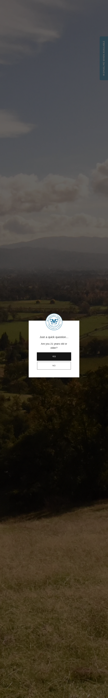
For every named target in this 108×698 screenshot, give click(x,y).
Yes (54, 356)
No (54, 365)
